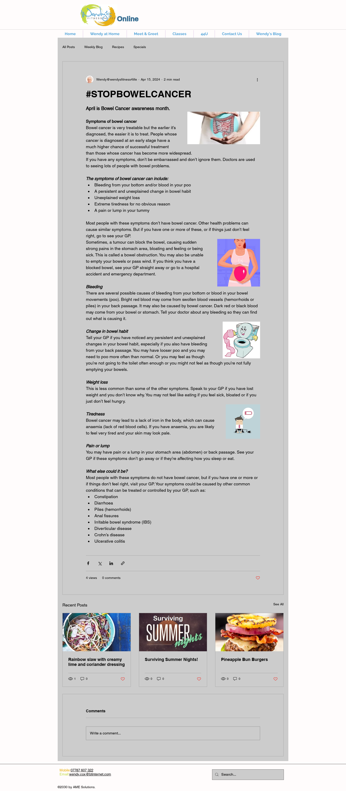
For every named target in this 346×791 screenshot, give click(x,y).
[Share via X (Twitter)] (99, 563)
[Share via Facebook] (88, 563)
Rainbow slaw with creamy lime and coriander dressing (96, 662)
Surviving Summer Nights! (171, 659)
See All (278, 604)
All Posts (68, 47)
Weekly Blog (93, 47)
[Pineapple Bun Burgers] (249, 632)
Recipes (118, 47)
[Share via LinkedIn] (111, 563)
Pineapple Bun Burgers (244, 659)
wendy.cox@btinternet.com (90, 774)
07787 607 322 (82, 770)
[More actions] (257, 79)
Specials (139, 47)
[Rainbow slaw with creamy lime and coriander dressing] (97, 632)
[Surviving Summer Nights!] (173, 632)
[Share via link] (123, 563)
